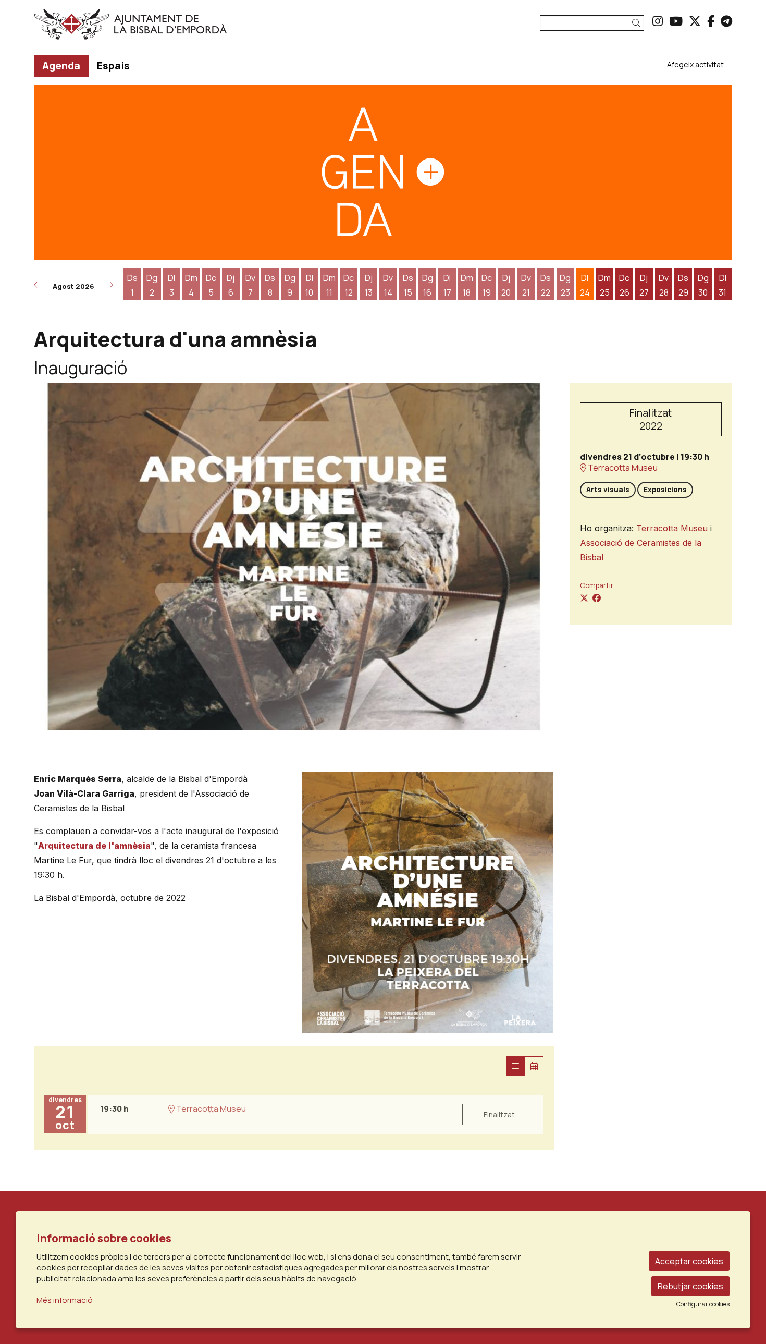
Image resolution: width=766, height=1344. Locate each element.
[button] (638, 23)
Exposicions (665, 489)
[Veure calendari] (534, 1066)
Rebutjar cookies (690, 1286)
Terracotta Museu (622, 467)
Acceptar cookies (689, 1261)
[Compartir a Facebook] (596, 598)
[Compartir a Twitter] (584, 598)
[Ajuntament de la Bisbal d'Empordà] (145, 28)
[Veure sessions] (515, 1066)
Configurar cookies (703, 1304)
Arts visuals (607, 489)
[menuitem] (657, 21)
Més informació (64, 1299)
